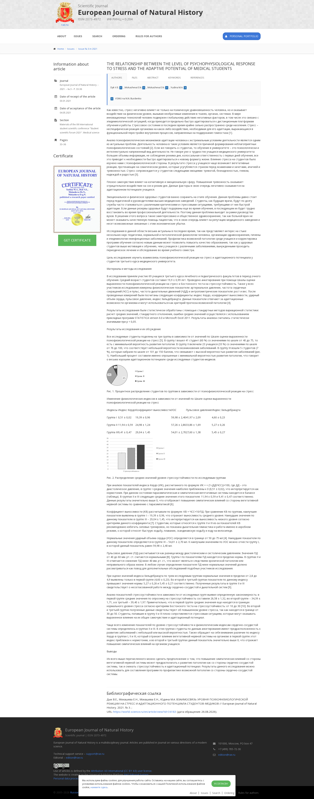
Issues (78, 36)
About (61, 36)
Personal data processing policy (72, 778)
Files (134, 77)
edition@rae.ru (74, 757)
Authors (116, 77)
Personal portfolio (243, 36)
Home (60, 48)
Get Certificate (77, 240)
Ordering (118, 36)
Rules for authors (149, 36)
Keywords (174, 77)
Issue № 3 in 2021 (87, 48)
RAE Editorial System (136, 774)
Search (97, 36)
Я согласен (221, 783)
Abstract (152, 77)
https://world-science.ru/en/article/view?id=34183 (144, 711)
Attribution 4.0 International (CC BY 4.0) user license (121, 771)
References (197, 77)
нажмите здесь (99, 787)
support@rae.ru (95, 753)
